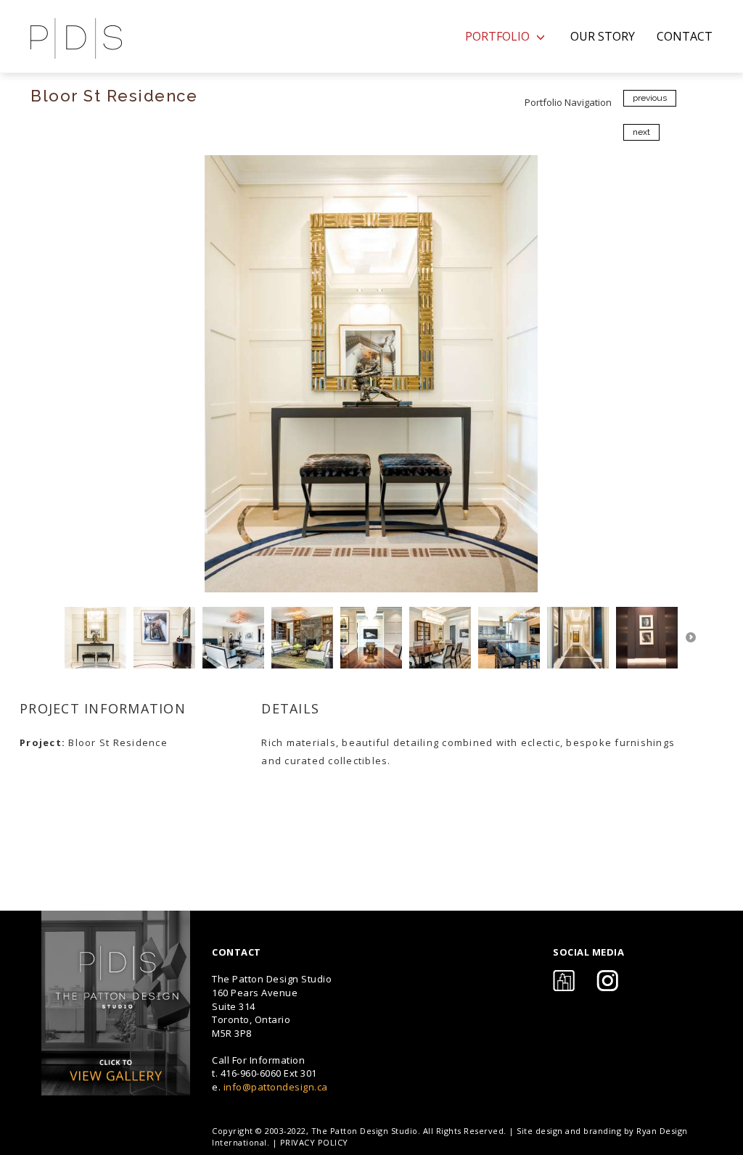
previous (650, 98)
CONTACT (685, 36)
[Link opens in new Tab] (115, 1003)
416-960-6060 (251, 1073)
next (641, 132)
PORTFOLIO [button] (499, 36)
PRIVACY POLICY (314, 1142)
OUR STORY (602, 36)
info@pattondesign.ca (275, 1086)
